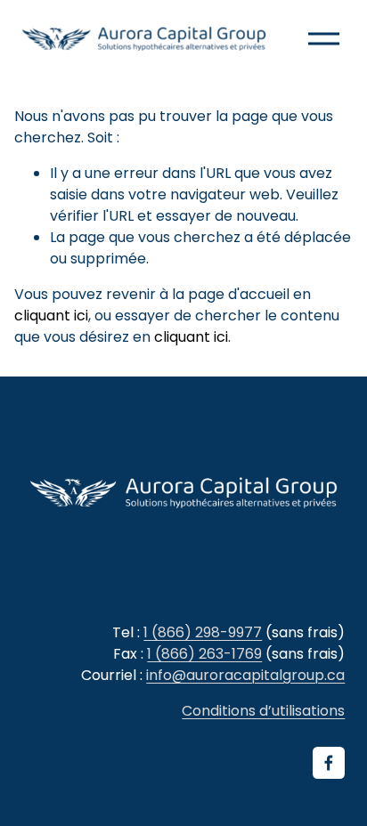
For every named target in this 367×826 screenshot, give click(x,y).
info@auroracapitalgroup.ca (245, 675)
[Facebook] (329, 763)
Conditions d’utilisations (263, 710)
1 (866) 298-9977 (202, 632)
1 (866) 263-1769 (204, 654)
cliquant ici (51, 315)
